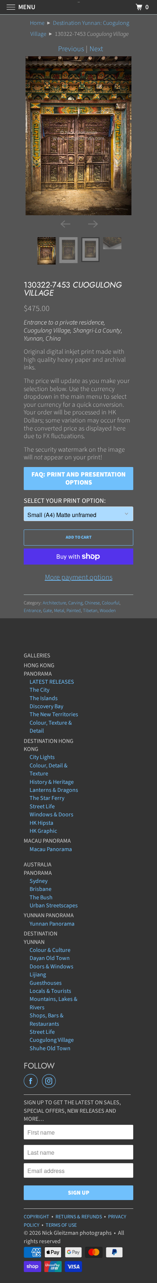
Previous (71, 49)
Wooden (108, 610)
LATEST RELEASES (52, 682)
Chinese (92, 603)
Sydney (38, 881)
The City (39, 690)
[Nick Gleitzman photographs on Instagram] (50, 1081)
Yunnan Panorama (52, 924)
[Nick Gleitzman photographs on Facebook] (32, 1081)
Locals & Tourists (50, 991)
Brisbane (40, 889)
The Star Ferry (47, 798)
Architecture (54, 603)
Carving (75, 603)
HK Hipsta (41, 823)
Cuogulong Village (52, 1040)
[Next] (92, 223)
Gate (47, 610)
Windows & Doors (51, 815)
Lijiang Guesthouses (46, 979)
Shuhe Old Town (50, 1048)
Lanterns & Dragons (54, 790)
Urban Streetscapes (54, 905)
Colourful (110, 603)
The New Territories (54, 714)
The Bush (41, 897)
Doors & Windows (51, 967)
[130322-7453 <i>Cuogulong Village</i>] (78, 135)
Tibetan (90, 610)
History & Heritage (52, 782)
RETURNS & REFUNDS (78, 1217)
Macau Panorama (51, 849)
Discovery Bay (46, 706)
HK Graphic (43, 831)
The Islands (44, 698)
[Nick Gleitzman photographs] (78, 7)
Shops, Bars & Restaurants (47, 1019)
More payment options (78, 577)
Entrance (32, 610)
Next (96, 49)
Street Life (42, 806)
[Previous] (65, 223)
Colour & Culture (50, 950)
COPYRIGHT (36, 1217)
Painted (73, 610)
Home (37, 23)
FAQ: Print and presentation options (78, 478)
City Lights (42, 757)
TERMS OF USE (61, 1225)
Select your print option (64, 500)
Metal (59, 610)
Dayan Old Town (50, 958)
